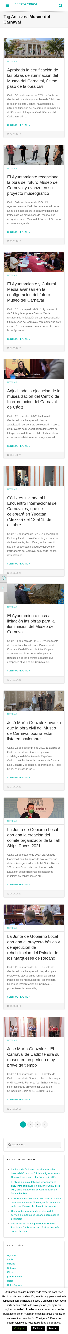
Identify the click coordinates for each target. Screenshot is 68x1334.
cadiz (10, 1259)
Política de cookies (48, 1322)
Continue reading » (18, 125)
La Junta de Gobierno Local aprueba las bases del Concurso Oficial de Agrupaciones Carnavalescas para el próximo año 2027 (35, 1173)
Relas (10, 1280)
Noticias (12, 61)
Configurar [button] (19, 1328)
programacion (14, 1276)
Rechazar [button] (38, 1328)
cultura (11, 1263)
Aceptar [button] (52, 1328)
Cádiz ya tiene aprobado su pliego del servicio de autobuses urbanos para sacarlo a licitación (35, 1215)
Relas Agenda (14, 1285)
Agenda (11, 1255)
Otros (10, 1272)
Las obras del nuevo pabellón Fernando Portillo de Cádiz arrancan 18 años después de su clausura (35, 1227)
